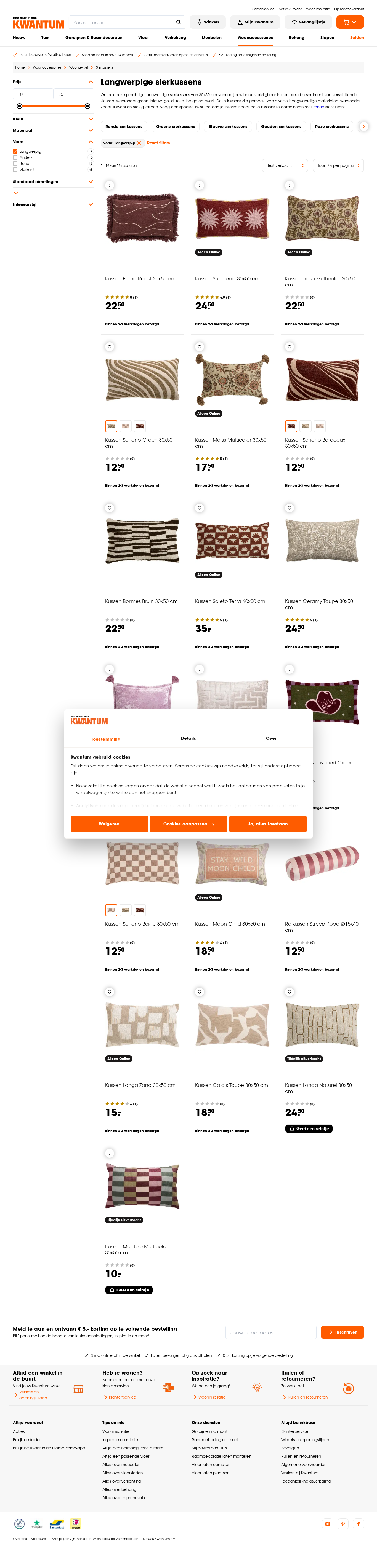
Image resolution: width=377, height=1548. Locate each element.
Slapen (327, 37)
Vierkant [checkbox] (27, 169)
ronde (320, 106)
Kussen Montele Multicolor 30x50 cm (136, 1249)
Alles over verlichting (121, 1481)
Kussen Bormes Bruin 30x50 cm (141, 601)
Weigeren (109, 823)
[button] (53, 193)
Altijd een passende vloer (125, 1456)
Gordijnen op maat (209, 1431)
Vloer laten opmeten (211, 1464)
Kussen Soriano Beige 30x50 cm (142, 923)
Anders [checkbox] (26, 157)
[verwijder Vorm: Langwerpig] (139, 143)
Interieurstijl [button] (24, 204)
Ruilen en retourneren (308, 1397)
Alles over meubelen (121, 1464)
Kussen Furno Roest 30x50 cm (140, 278)
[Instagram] (327, 1523)
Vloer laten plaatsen (210, 1472)
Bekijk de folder (27, 1439)
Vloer (143, 37)
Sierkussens (104, 67)
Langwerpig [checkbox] (30, 151)
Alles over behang (119, 1489)
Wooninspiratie (211, 1397)
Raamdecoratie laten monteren (221, 1456)
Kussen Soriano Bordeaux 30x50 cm (315, 442)
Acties (19, 1431)
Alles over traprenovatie (124, 1497)
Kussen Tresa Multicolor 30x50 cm (320, 281)
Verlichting (175, 37)
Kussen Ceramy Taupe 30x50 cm (319, 604)
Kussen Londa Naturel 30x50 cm (318, 1088)
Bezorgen (290, 1448)
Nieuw (19, 37)
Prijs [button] (17, 81)
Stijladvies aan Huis (209, 1448)
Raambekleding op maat (215, 1439)
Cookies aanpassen (185, 823)
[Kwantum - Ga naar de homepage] (38, 23)
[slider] (19, 106)
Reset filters (158, 142)
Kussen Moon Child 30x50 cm (230, 923)
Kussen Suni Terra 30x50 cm (227, 278)
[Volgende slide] (364, 126)
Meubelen (212, 37)
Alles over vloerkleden (122, 1472)
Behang (296, 37)
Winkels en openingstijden (33, 1394)
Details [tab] (188, 738)
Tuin (45, 37)
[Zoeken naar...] (178, 22)
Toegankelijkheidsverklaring (306, 1481)
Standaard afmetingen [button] (35, 181)
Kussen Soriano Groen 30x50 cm (138, 442)
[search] (127, 22)
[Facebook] (358, 1523)
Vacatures (39, 1539)
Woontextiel (78, 67)
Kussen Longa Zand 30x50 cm (140, 1085)
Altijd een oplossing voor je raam (132, 1448)
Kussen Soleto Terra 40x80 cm (230, 601)
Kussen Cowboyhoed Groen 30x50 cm (319, 765)
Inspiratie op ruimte (120, 1439)
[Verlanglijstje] (109, 185)
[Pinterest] (343, 1523)
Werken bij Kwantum (299, 1472)
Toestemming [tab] (105, 739)
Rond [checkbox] (24, 163)
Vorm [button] (18, 141)
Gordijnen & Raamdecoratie (93, 37)
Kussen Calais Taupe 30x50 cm (231, 1085)
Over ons (20, 1539)
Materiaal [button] (22, 130)
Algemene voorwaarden (303, 1464)
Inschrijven (346, 1332)
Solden (357, 37)
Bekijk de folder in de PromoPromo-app (49, 1448)
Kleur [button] (18, 119)
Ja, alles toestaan (268, 823)
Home (20, 67)
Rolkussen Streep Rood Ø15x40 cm (322, 926)
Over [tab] (271, 738)
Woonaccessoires (255, 37)
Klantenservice (122, 1397)
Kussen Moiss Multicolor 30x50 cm (230, 442)
